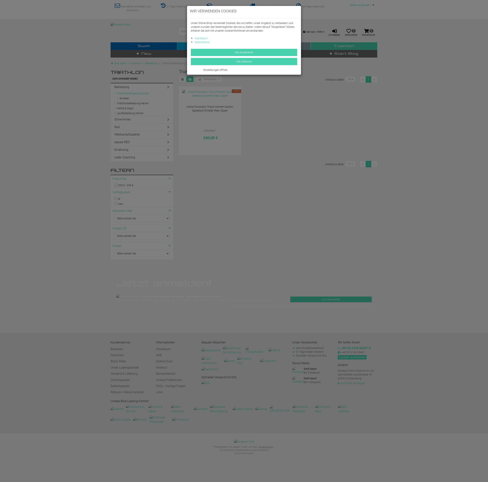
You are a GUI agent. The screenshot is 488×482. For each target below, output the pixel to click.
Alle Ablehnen (244, 61)
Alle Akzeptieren (244, 52)
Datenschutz (201, 42)
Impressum (201, 38)
